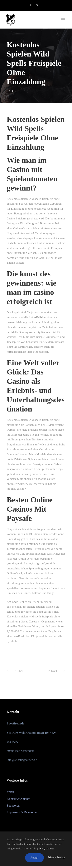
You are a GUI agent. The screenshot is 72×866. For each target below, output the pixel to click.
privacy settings (45, 848)
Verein (11, 791)
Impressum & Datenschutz (23, 812)
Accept (34, 857)
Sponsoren (13, 805)
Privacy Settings (56, 857)
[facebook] (30, 5)
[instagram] (37, 5)
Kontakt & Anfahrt (18, 798)
